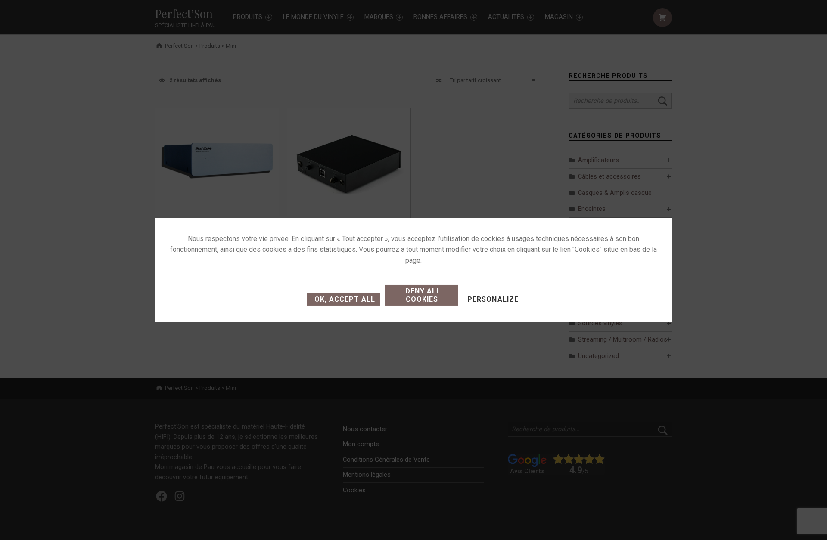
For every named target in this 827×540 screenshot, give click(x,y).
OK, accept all (343, 299)
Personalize (492, 299)
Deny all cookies (422, 295)
